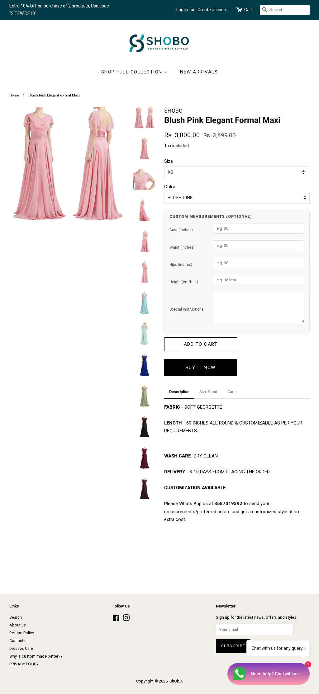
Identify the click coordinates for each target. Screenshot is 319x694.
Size (168, 161)
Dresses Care (21, 648)
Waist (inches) (182, 247)
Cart (248, 9)
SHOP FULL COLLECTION (132, 72)
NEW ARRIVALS (199, 72)
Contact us (19, 640)
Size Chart (208, 391)
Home (14, 95)
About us (17, 625)
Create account (213, 9)
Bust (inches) (181, 230)
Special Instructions (186, 309)
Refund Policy (21, 633)
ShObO (175, 681)
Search (15, 617)
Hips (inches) (180, 264)
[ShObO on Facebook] (116, 619)
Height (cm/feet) (183, 282)
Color (169, 187)
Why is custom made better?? (36, 656)
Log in (182, 9)
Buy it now (201, 367)
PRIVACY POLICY (24, 664)
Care (231, 391)
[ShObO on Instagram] (126, 619)
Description (179, 391)
